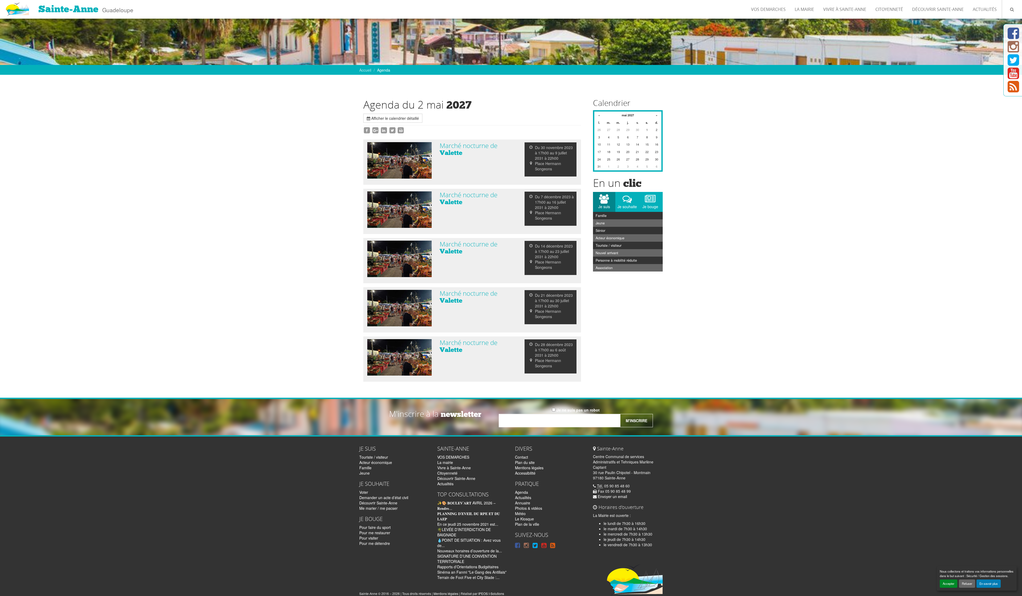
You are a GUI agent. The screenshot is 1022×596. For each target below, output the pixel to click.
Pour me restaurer (374, 532)
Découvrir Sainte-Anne (938, 9)
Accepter (948, 583)
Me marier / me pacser (378, 508)
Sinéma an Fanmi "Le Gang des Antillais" (471, 572)
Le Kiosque (524, 518)
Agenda (521, 492)
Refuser (967, 583)
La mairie (804, 9)
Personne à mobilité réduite (616, 260)
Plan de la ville (527, 524)
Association (604, 267)
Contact (521, 457)
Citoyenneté (889, 9)
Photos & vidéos (528, 508)
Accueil (365, 70)
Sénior (600, 230)
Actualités (985, 9)
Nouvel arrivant (607, 252)
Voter (363, 492)
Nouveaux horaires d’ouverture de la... (469, 550)
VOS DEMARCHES (768, 9)
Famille (601, 215)
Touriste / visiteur (608, 245)
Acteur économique (610, 238)
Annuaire (522, 502)
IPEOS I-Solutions (491, 593)
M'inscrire (636, 420)
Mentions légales (529, 467)
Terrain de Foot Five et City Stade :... (468, 577)
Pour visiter (368, 538)
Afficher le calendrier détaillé (394, 118)
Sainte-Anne (68, 9)
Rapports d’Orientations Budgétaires (467, 566)
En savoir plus (988, 583)
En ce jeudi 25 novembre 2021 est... (467, 524)
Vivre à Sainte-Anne (844, 9)
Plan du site (525, 462)
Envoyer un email (612, 496)
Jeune (600, 223)
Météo (520, 513)
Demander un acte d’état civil (383, 497)
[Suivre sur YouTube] (1013, 76)
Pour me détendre (374, 543)
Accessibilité (525, 473)
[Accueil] (17, 6)
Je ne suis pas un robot (577, 410)
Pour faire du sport (375, 527)
